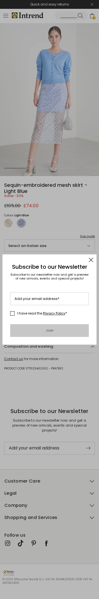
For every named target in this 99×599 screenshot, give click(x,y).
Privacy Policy (54, 313)
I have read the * (42, 313)
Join (50, 330)
